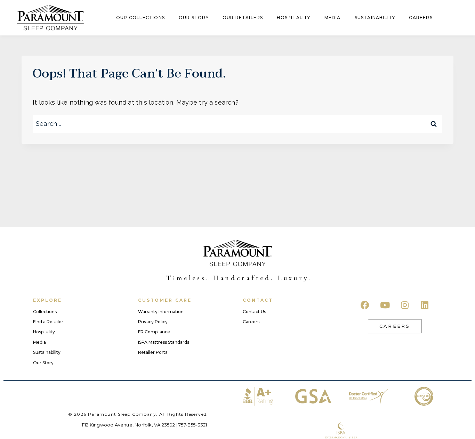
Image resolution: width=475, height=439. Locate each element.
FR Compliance (154, 332)
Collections (45, 311)
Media (332, 17)
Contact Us (254, 311)
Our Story (194, 17)
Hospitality (293, 17)
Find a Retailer (48, 321)
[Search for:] (237, 123)
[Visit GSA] (313, 396)
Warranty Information (161, 311)
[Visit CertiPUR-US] (423, 396)
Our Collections (140, 17)
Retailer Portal (153, 352)
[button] (394, 326)
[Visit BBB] (257, 396)
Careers (420, 17)
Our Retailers (243, 17)
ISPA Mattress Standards (163, 342)
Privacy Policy (153, 321)
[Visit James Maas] (368, 396)
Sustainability (375, 17)
